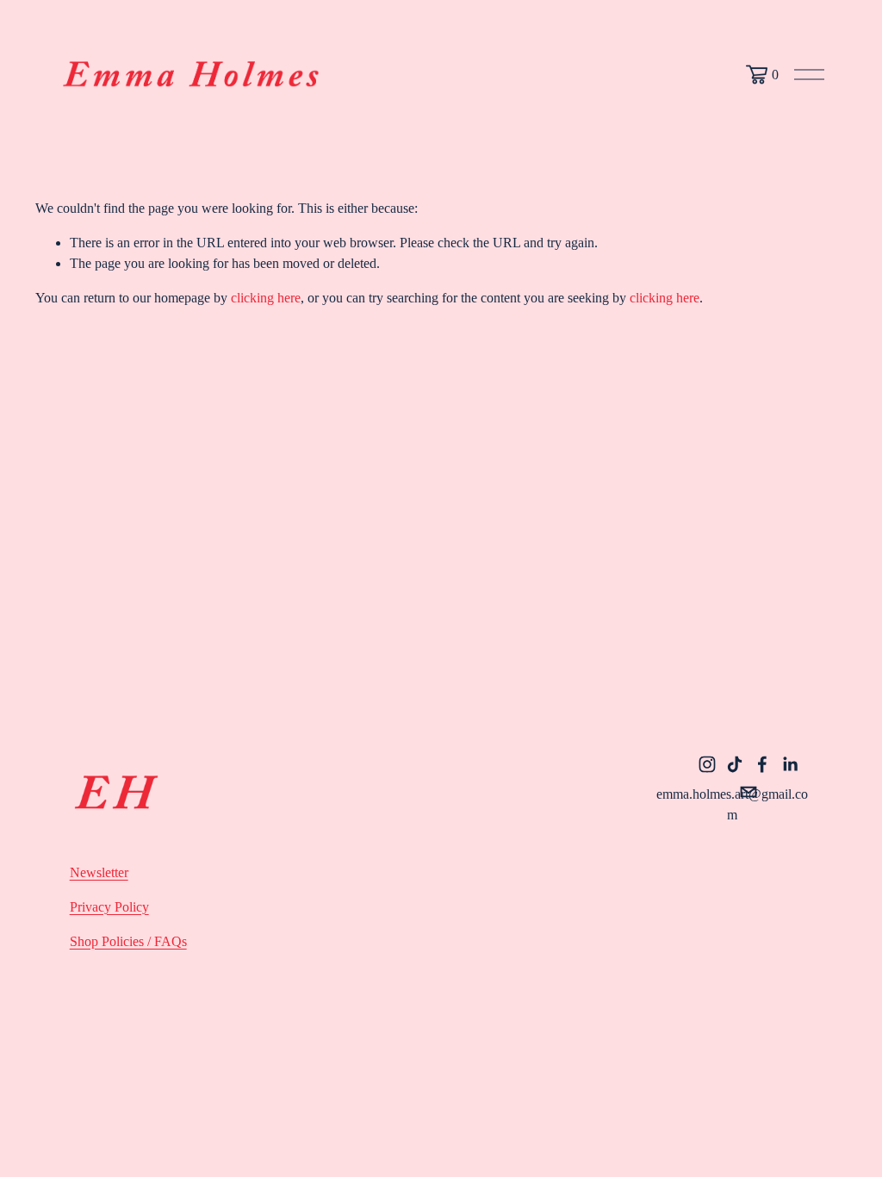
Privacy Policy (109, 907)
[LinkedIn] (789, 764)
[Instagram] (707, 764)
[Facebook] (762, 764)
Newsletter (99, 872)
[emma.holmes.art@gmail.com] (748, 791)
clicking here (266, 297)
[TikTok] (734, 764)
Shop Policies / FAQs (128, 941)
